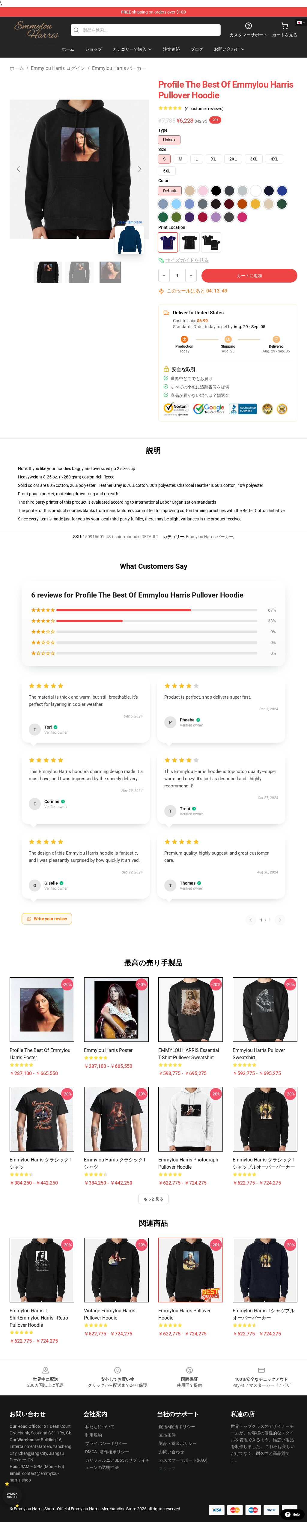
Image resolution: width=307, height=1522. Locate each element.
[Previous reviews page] (251, 920)
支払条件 (167, 1435)
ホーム (17, 68)
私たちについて (100, 1426)
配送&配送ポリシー (177, 1426)
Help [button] (296, 1514)
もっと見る (153, 1199)
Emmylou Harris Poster (108, 1050)
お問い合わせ (171, 1451)
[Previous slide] (19, 169)
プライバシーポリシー (106, 1443)
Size (162, 149)
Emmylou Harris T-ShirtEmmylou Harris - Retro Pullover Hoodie (39, 1318)
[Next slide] (139, 169)
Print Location (171, 227)
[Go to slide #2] (79, 272)
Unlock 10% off (12, 1495)
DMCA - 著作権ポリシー (107, 1451)
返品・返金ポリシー (178, 1443)
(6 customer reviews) (204, 108)
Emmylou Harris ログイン (58, 68)
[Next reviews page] (280, 920)
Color (163, 180)
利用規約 (93, 1435)
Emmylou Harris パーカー (119, 68)
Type (163, 130)
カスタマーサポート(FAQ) (183, 1460)
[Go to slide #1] (48, 272)
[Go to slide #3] (110, 272)
